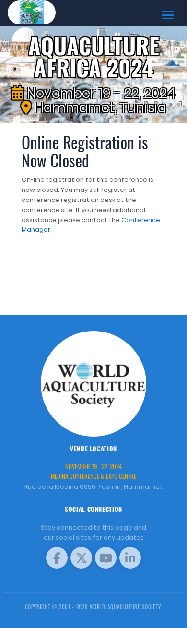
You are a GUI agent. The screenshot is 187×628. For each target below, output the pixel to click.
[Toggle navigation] (167, 15)
